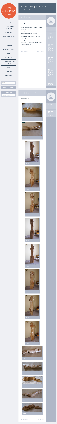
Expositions (8, 57)
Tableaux (9, 45)
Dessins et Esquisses (9, 37)
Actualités (8, 22)
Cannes (9, 53)
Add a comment (41, 51)
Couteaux (9, 71)
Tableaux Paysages (8, 49)
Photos (8, 41)
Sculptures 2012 (28, 93)
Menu (8, 67)
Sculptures (8, 33)
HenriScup (50, 33)
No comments (25, 51)
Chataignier (8, 76)
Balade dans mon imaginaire (9, 27)
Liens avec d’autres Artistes (9, 62)
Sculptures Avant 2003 (50, 79)
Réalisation (50, 83)
